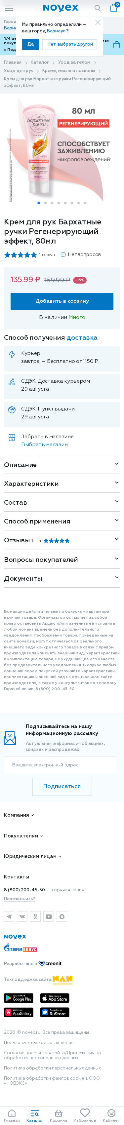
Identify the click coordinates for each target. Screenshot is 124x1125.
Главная (12, 62)
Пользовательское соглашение (39, 1043)
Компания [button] (16, 815)
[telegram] (9, 916)
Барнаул (56, 31)
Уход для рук (18, 71)
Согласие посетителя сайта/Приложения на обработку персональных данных (52, 1055)
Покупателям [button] (21, 836)
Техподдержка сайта (28, 980)
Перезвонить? (19, 899)
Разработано (21, 964)
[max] (62, 916)
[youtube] (49, 916)
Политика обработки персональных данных (52, 1068)
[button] (39, 203)
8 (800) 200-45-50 (24, 890)
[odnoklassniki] (35, 916)
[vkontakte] (22, 916)
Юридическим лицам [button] (30, 856)
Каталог (40, 62)
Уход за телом (74, 62)
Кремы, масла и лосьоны (68, 71)
